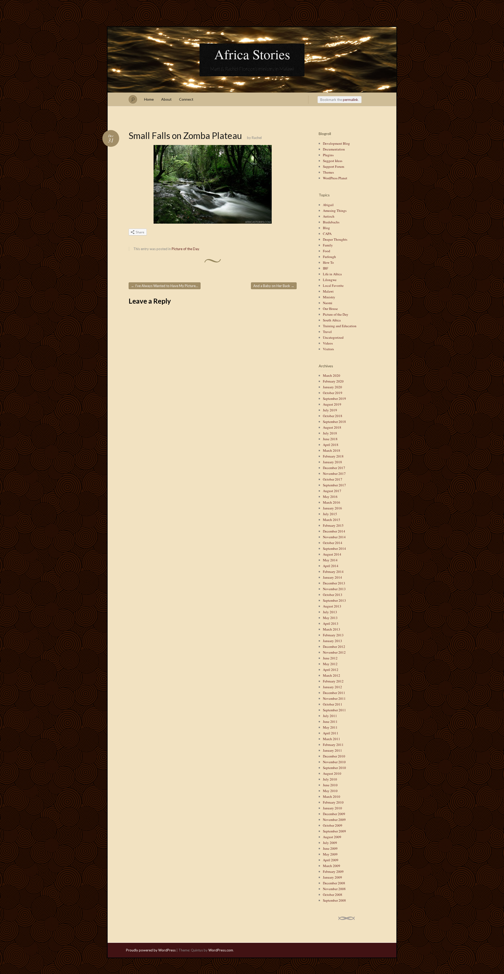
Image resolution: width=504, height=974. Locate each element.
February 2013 (333, 635)
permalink (350, 100)
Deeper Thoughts (335, 239)
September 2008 (334, 900)
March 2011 (331, 738)
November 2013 (334, 588)
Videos (328, 343)
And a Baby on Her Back (273, 286)
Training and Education (339, 326)
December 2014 (334, 531)
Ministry (329, 297)
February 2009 (333, 871)
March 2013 (331, 629)
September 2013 (334, 600)
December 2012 (334, 646)
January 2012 (332, 687)
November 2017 (334, 473)
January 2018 (332, 462)
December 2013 (334, 583)
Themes (328, 172)
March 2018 (331, 450)
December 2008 (334, 883)
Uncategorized (333, 337)
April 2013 (330, 623)
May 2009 (330, 854)
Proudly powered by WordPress (151, 950)
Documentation (334, 149)
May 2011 (330, 727)
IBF (325, 268)
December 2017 (334, 467)
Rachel (257, 138)
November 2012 (334, 652)
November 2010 (334, 762)
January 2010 (332, 808)
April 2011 (330, 733)
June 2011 (330, 721)
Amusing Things (334, 210)
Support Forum (333, 166)
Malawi (328, 291)
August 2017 (332, 490)
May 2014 (330, 560)
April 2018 (330, 444)
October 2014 (332, 542)
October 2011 (332, 704)
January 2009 (332, 877)
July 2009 (330, 842)
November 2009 (334, 819)
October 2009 (332, 825)
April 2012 (330, 669)
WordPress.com (220, 950)
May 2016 (330, 496)
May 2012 (330, 663)
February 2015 (333, 525)
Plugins (328, 155)
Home (149, 99)
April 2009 (330, 860)
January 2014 (332, 577)
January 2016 (332, 508)
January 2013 (332, 640)
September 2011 (334, 710)
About (166, 99)
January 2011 (332, 750)
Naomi (327, 302)
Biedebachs (331, 222)
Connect (186, 99)
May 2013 (330, 617)
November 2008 (334, 888)
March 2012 (331, 675)
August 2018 (332, 427)
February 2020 (333, 381)
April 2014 (330, 565)
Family (328, 245)
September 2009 (334, 831)
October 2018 (332, 415)
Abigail (328, 204)
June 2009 (330, 848)
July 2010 (330, 779)
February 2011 (333, 744)
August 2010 (332, 773)
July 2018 (330, 433)
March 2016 (331, 502)
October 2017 (332, 479)
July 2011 (330, 715)
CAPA (327, 233)
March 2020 (331, 375)
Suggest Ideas (332, 160)
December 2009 (334, 813)
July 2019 (330, 410)
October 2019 (332, 392)
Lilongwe (330, 279)
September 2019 (334, 398)
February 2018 (333, 456)
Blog (326, 227)
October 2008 (332, 894)
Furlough (329, 256)
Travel (327, 331)
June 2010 (330, 785)
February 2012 (333, 681)
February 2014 (333, 571)
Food (326, 251)
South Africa (332, 320)
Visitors (328, 349)
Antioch (328, 216)
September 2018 (334, 421)
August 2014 (332, 554)
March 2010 (331, 796)
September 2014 (334, 548)
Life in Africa (332, 274)
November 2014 (334, 537)
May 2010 (330, 790)
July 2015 (330, 514)
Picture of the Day (185, 249)
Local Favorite (333, 285)
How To (328, 262)
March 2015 (331, 519)
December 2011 (334, 692)
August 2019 (332, 404)
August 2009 (332, 837)
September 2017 (334, 485)
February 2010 (333, 802)
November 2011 (334, 698)
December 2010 (334, 756)
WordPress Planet (335, 178)
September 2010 (334, 767)
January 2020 (332, 387)
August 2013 (332, 606)
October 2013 (332, 594)
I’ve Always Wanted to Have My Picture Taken (166, 286)
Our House (330, 308)
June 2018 (330, 439)
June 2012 (330, 658)
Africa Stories (252, 54)
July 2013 (330, 612)
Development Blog (336, 143)
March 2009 (331, 865)
